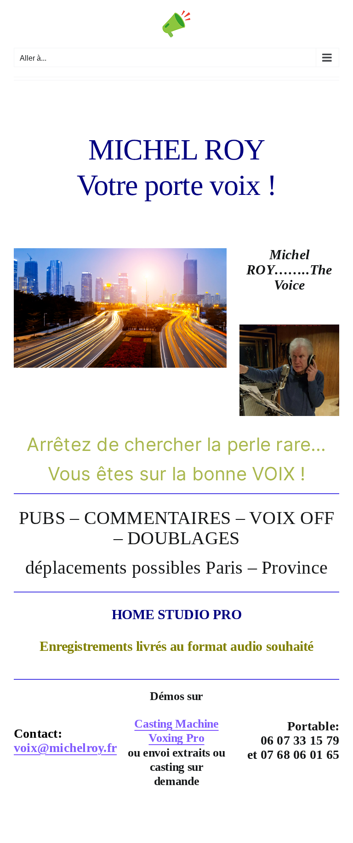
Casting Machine (176, 723)
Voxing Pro (176, 738)
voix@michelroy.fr (65, 747)
